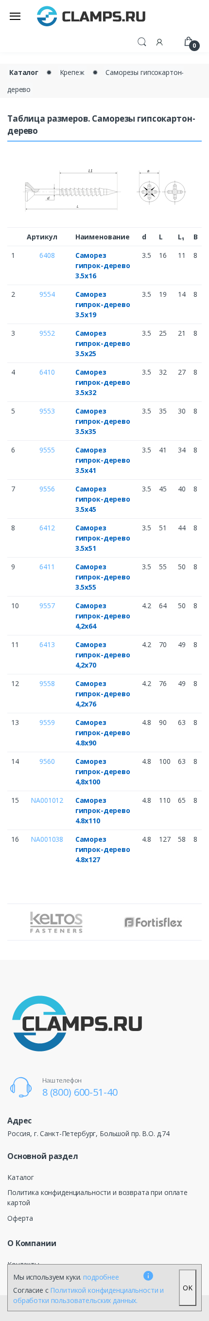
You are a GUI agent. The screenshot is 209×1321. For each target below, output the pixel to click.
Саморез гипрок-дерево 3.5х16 (102, 265)
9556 (46, 488)
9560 (46, 761)
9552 (46, 333)
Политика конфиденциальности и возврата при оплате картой (97, 1197)
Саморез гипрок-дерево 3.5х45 (102, 499)
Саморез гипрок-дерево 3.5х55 (102, 577)
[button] (142, 41)
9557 (46, 605)
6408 (46, 255)
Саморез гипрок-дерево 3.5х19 (102, 304)
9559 (46, 722)
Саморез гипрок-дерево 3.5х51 (102, 538)
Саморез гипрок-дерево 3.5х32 (102, 382)
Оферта (20, 1218)
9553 (46, 411)
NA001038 (47, 839)
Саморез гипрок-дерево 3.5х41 (102, 460)
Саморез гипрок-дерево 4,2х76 (102, 693)
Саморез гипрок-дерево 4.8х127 (102, 849)
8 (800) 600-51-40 (80, 1092)
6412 (46, 527)
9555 (46, 449)
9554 (46, 294)
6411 (46, 566)
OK (187, 1287)
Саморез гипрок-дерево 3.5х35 (102, 421)
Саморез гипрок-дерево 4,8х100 (102, 771)
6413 (46, 644)
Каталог (23, 72)
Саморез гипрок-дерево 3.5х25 (102, 343)
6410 (46, 372)
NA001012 (47, 800)
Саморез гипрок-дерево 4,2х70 (102, 655)
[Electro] (91, 16)
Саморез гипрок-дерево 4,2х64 (102, 616)
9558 (46, 683)
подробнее (101, 1277)
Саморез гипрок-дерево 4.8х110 (102, 810)
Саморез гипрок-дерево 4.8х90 (102, 732)
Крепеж (72, 72)
